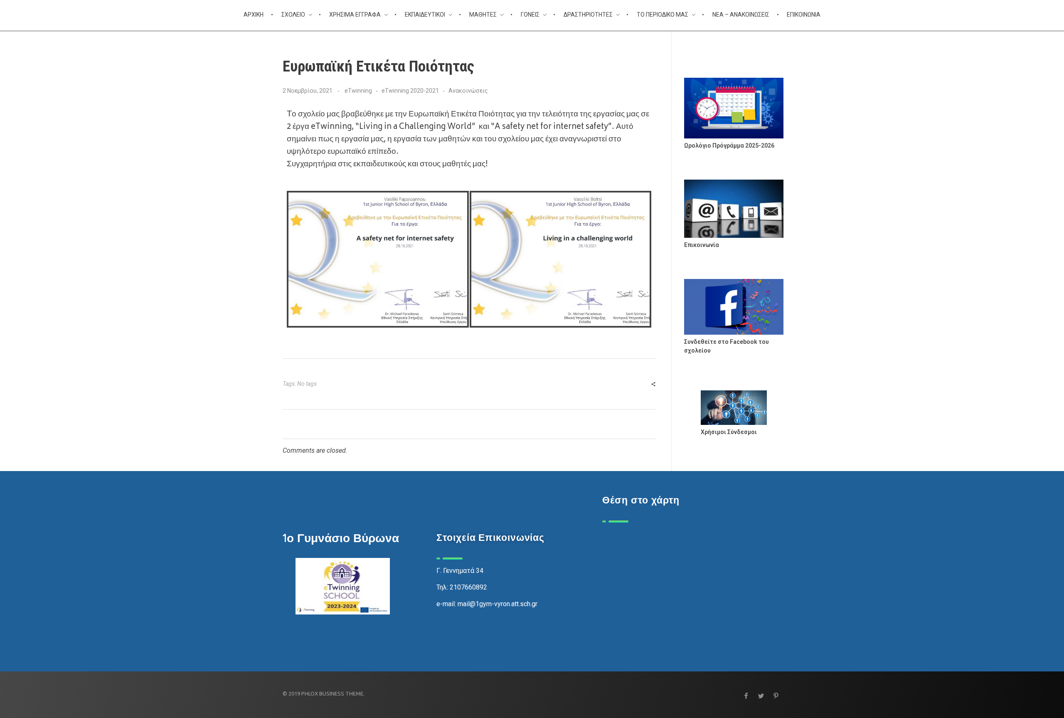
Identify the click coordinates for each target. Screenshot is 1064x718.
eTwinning (358, 90)
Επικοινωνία (701, 245)
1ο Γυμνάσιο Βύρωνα (341, 537)
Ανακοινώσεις (468, 90)
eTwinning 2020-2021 (410, 90)
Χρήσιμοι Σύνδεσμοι (729, 432)
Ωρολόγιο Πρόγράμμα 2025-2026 (729, 145)
